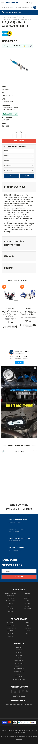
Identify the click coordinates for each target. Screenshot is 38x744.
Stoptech (27, 628)
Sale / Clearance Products (10, 594)
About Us (19, 647)
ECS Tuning (10, 631)
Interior (27, 603)
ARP (27, 633)
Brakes (27, 593)
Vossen (27, 631)
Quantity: (19, 132)
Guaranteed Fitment (8, 7)
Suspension (27, 609)
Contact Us (19, 677)
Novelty (27, 606)
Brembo (27, 623)
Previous (3, 452)
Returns (19, 655)
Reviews (19, 653)
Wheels (10, 611)
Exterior (10, 603)
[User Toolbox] (29, 2)
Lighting (10, 606)
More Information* (15, 531)
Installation (19, 663)
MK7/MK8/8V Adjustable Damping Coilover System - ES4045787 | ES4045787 (10, 314)
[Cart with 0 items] (35, 2)
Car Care (10, 598)
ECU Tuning (19, 666)
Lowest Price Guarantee (24, 7)
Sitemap (19, 674)
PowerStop (10, 625)
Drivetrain (27, 598)
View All (10, 636)
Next (35, 452)
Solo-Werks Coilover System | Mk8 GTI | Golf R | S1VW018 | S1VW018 (28, 313)
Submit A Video (19, 669)
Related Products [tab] (17, 280)
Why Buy (19, 650)
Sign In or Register (19, 679)
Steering (10, 609)
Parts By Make (19, 661)
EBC (27, 625)
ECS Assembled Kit (10, 628)
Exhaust (27, 601)
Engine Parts (10, 601)
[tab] (19, 187)
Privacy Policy (19, 671)
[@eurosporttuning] (11, 352)
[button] (32, 3)
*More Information (15, 522)
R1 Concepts (10, 623)
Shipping (19, 658)
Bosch (10, 633)
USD (19, 711)
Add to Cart (11, 326)
